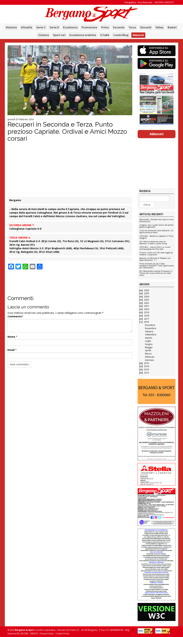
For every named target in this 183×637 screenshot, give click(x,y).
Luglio (148, 340)
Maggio (149, 347)
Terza (132, 27)
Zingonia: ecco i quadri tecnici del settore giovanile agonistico (156, 226)
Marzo (148, 353)
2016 (146, 321)
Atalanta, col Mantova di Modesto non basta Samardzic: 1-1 (155, 259)
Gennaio (149, 360)
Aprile (148, 350)
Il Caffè (104, 35)
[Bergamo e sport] (157, 391)
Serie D (54, 27)
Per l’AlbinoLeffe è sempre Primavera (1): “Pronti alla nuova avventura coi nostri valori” (156, 273)
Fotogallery (130, 2)
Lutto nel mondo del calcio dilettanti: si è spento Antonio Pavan (156, 232)
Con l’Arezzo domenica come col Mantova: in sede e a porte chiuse (153, 243)
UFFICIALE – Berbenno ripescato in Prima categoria (156, 237)
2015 (146, 363)
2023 (146, 299)
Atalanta (11, 27)
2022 (146, 303)
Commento (15, 316)
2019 (146, 312)
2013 (146, 369)
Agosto (148, 337)
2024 (146, 296)
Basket (172, 27)
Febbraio (149, 356)
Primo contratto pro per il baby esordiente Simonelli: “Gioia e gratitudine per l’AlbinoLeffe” (156, 266)
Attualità (26, 27)
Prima (105, 27)
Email (11, 350)
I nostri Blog (120, 35)
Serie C (41, 27)
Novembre (150, 328)
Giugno (149, 344)
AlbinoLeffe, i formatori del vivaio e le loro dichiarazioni (156, 221)
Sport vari (59, 35)
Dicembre (150, 325)
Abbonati (138, 35)
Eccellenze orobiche (83, 35)
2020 (146, 309)
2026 (146, 290)
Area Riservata (145, 2)
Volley (159, 27)
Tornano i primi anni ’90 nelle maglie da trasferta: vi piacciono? (156, 254)
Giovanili (145, 27)
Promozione (89, 27)
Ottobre (149, 331)
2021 (146, 306)
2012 (146, 372)
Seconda (118, 27)
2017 (146, 318)
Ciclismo (43, 35)
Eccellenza (70, 27)
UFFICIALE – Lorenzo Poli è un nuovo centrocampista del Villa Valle (154, 248)
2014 (146, 366)
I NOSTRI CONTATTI (164, 2)
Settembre (150, 334)
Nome (11, 336)
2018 (146, 315)
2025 (146, 293)
